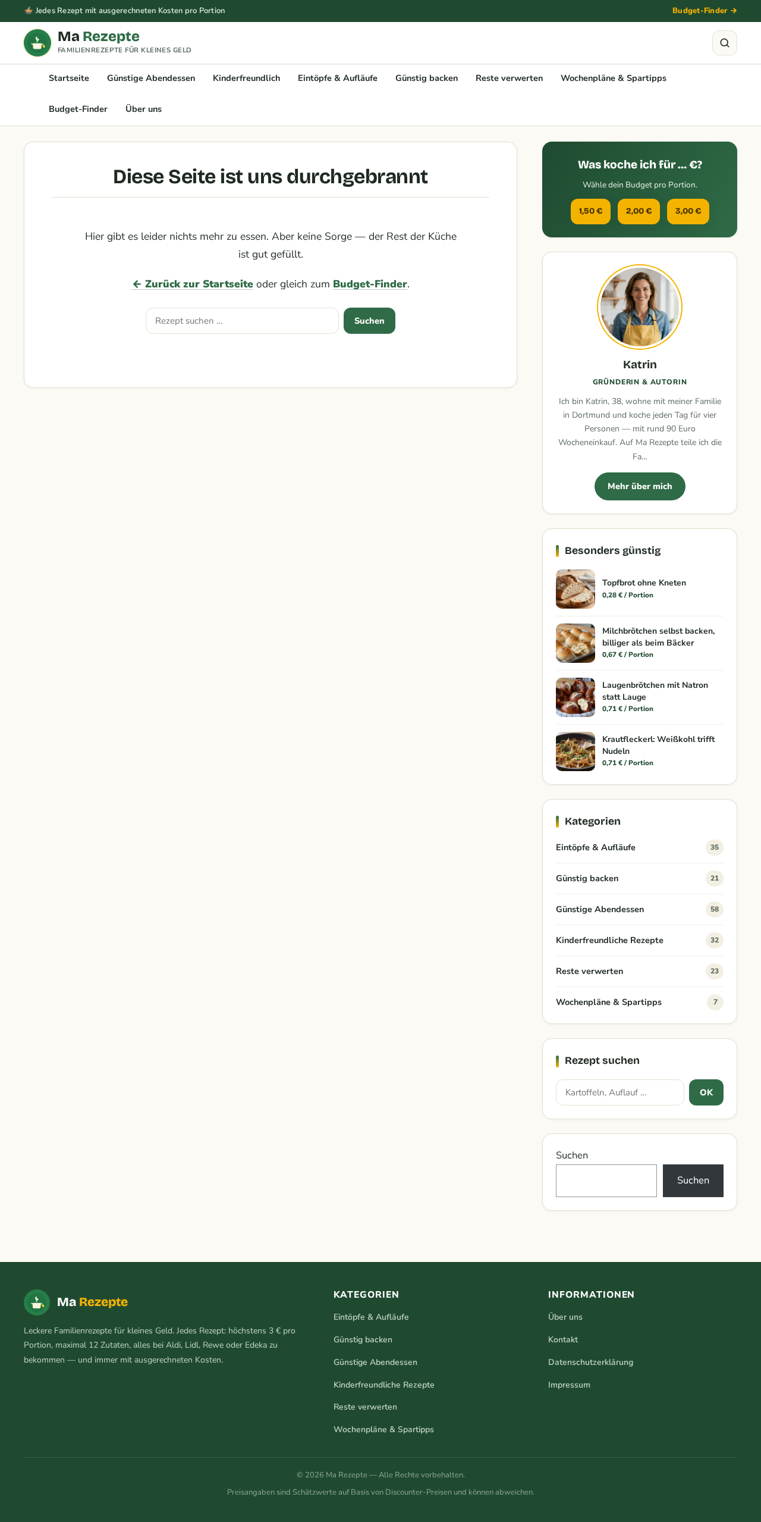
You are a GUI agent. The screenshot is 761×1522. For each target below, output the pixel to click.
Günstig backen (426, 78)
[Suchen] (724, 42)
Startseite (69, 78)
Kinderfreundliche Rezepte (637, 940)
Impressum (569, 1385)
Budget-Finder (78, 109)
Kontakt (563, 1339)
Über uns (143, 109)
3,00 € (688, 211)
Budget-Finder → (704, 10)
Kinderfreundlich (246, 78)
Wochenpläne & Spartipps (613, 78)
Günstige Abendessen (151, 78)
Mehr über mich (640, 486)
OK (706, 1092)
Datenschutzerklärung (590, 1362)
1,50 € (590, 211)
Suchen (369, 321)
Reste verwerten (509, 78)
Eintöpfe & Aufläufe (338, 78)
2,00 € (639, 211)
